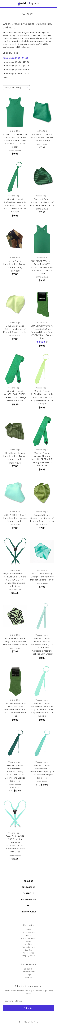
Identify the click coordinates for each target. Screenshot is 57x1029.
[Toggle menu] (4, 4)
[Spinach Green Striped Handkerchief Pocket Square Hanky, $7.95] (42, 493)
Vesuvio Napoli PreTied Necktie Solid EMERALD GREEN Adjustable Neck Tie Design (15, 205)
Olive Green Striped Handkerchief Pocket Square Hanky (15, 456)
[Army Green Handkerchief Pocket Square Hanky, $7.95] (15, 239)
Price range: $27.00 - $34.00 (16, 69)
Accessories (28, 953)
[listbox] (20, 87)
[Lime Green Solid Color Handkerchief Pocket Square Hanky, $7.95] (15, 304)
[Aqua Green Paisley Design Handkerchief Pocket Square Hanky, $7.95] (42, 551)
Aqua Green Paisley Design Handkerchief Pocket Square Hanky (42, 576)
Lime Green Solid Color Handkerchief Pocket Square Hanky (15, 329)
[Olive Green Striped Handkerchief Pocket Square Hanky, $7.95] (15, 431)
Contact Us (28, 893)
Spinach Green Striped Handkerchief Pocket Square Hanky (42, 518)
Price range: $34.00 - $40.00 (16, 73)
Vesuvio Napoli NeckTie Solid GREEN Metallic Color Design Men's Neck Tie (15, 396)
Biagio (28, 975)
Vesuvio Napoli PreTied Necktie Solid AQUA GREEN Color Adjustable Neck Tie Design (42, 709)
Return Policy (28, 899)
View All (28, 977)
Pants (28, 930)
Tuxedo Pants (29, 932)
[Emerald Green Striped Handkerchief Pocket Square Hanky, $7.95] (42, 177)
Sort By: (8, 87)
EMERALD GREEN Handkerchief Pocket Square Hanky (42, 137)
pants (28, 35)
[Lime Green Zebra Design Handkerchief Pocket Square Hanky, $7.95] (15, 616)
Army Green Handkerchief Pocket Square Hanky (15, 264)
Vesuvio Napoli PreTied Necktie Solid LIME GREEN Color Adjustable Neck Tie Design (42, 397)
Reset (5, 77)
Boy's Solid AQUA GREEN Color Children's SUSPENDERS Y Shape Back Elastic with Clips (15, 844)
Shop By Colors (28, 956)
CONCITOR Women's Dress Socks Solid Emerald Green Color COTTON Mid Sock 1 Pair (42, 332)
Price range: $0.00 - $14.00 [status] (15, 58)
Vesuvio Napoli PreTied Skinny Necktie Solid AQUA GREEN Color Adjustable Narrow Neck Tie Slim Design (42, 646)
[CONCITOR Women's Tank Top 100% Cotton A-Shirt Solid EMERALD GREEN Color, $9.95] (42, 239)
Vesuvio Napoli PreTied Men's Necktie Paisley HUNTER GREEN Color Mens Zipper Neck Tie (15, 773)
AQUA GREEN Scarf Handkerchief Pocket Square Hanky (15, 518)
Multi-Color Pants (28, 938)
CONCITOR (28, 969)
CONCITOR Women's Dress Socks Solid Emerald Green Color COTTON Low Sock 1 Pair (15, 709)
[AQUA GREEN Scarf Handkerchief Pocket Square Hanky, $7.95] (15, 493)
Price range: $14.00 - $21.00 (16, 62)
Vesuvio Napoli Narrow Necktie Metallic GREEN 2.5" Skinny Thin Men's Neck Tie (42, 459)
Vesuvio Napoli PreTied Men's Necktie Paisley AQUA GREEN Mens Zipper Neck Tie (42, 771)
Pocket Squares (28, 947)
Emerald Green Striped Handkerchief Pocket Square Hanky (42, 202)
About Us (28, 881)
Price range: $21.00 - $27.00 (16, 65)
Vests (28, 941)
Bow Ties (28, 950)
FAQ (28, 905)
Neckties (29, 944)
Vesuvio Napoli (28, 972)
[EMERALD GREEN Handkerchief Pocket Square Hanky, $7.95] (42, 112)
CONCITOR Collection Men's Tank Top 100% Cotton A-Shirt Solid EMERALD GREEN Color (15, 140)
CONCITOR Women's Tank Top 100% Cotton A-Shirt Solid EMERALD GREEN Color (42, 267)
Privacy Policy (28, 911)
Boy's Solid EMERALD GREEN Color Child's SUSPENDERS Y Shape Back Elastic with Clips (15, 579)
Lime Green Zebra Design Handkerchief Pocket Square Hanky (15, 641)
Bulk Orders (28, 887)
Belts (28, 935)
